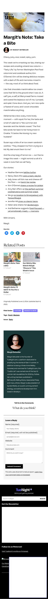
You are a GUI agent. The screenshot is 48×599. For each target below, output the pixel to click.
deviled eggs (33, 205)
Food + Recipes (14, 315)
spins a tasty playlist (32, 176)
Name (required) (12, 424)
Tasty (11, 319)
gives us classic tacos (28, 201)
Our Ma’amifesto (8, 563)
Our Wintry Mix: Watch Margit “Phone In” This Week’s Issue (29, 267)
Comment (9, 449)
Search (42, 499)
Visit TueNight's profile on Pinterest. (15, 551)
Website (8, 441)
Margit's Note (30, 310)
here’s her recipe (28, 182)
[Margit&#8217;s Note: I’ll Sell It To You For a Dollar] (12, 281)
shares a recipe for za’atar (31, 185)
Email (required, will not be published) (21, 432)
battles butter (30, 172)
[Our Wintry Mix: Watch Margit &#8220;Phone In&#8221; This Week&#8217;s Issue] (31, 257)
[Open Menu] (44, 2)
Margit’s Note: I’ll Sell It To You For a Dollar (11, 289)
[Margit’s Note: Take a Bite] (12, 257)
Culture (17, 310)
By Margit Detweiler (19, 50)
